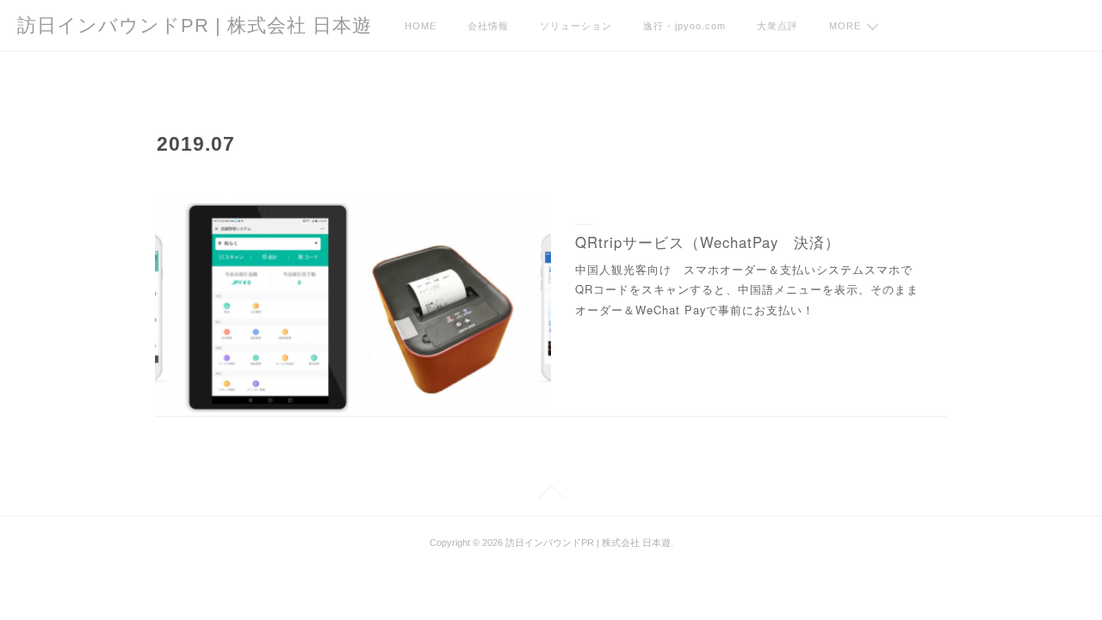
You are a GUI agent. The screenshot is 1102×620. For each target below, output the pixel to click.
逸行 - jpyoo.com (684, 26)
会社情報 (488, 26)
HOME (420, 26)
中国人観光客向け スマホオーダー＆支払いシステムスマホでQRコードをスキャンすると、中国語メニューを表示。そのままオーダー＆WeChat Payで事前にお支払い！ (747, 289)
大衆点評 (777, 26)
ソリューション (576, 26)
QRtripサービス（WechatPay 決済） (707, 242)
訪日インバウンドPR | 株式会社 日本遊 (194, 25)
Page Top (551, 494)
